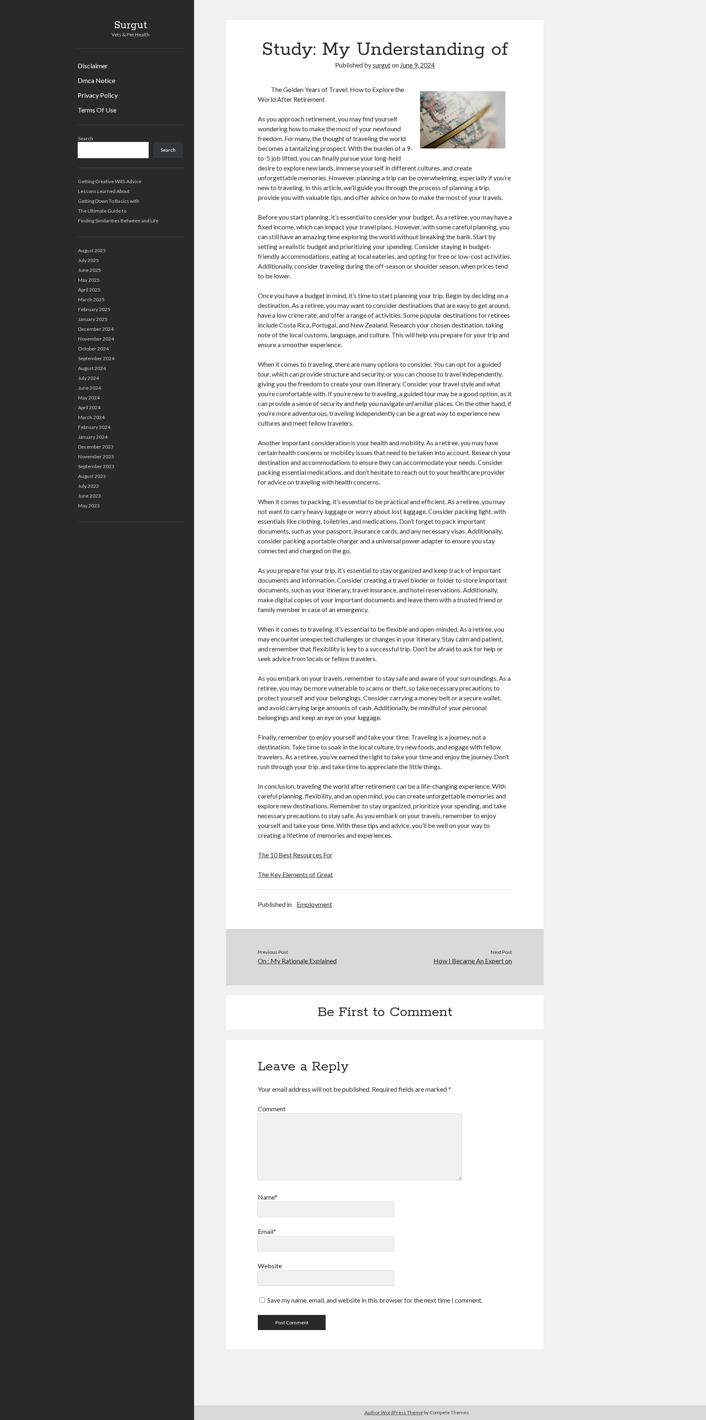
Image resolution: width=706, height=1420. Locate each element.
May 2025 (89, 280)
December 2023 (96, 447)
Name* (267, 1197)
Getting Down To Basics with (108, 201)
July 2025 (88, 260)
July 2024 (88, 378)
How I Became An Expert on (472, 961)
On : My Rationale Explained (297, 961)
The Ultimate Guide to (102, 211)
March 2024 (91, 417)
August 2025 (92, 250)
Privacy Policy (98, 95)
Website (270, 1266)
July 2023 (88, 486)
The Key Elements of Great (295, 874)
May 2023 (89, 505)
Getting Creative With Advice (109, 181)
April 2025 (89, 290)
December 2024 (96, 329)
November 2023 (96, 456)
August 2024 (92, 368)
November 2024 (96, 339)
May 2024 (89, 398)
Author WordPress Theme (393, 1412)
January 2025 (92, 319)
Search (85, 138)
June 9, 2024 (417, 65)
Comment (272, 1109)
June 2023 (89, 496)
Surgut (130, 25)
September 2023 (96, 466)
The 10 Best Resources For (295, 855)
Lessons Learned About (104, 191)
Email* (267, 1231)
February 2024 (94, 427)
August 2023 (92, 476)
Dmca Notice (96, 80)
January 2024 (92, 437)
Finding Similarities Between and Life (118, 221)
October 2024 (93, 348)
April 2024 (89, 407)
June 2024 (89, 388)
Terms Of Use (97, 110)
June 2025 (89, 270)
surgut (382, 65)
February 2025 (94, 309)
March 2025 (91, 299)
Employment (314, 904)
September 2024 (96, 358)
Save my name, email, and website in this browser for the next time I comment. (375, 1300)
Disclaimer (93, 66)
